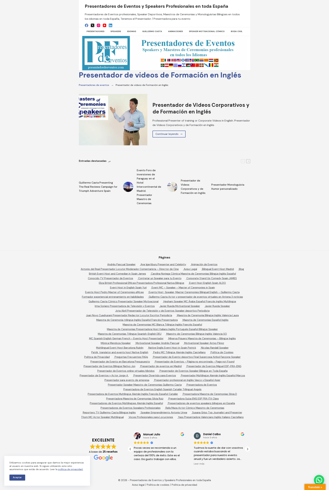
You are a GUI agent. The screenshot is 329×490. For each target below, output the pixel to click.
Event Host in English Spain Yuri (128, 287)
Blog (241, 269)
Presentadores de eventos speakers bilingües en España (201, 403)
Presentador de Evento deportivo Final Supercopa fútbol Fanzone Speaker (197, 357)
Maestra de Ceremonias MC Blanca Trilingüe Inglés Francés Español (162, 324)
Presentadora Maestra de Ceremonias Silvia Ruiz (134, 398)
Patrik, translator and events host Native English (119, 352)
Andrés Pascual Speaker (121, 264)
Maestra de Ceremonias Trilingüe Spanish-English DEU (129, 334)
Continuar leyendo (170, 134)
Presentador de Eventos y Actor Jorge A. (104, 375)
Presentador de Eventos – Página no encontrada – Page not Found (194, 361)
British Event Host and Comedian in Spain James (117, 273)
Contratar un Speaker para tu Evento (159, 278)
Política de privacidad (184, 485)
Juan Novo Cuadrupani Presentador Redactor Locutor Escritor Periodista (129, 315)
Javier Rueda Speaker (217, 306)
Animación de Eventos (204, 264)
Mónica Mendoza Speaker (116, 343)
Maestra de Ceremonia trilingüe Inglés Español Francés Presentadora (137, 320)
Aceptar (17, 477)
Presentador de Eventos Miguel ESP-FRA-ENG (214, 366)
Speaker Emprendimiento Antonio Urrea (164, 412)
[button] (247, 449)
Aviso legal (138, 485)
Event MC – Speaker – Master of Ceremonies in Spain (183, 287)
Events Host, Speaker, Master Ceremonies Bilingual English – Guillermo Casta (194, 292)
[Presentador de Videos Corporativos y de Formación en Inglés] (113, 119)
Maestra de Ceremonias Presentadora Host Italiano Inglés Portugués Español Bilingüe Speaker (162, 329)
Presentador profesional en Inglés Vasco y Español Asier (187, 380)
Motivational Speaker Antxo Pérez (204, 343)
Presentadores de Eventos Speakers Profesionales (131, 408)
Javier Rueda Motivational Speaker (180, 306)
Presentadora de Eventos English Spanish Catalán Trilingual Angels (162, 389)
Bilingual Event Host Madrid (218, 269)
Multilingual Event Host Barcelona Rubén (119, 347)
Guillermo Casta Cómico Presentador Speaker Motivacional (124, 301)
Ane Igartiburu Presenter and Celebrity (163, 264)
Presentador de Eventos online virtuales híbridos (126, 371)
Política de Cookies (222, 352)
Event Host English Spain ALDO (207, 283)
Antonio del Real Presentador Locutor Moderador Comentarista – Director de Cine (130, 269)
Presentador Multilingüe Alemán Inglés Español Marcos (213, 375)
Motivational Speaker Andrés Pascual (157, 343)
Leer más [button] (199, 463)
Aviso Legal (190, 269)
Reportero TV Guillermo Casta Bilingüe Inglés (109, 412)
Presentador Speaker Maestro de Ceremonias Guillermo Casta (145, 384)
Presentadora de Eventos (202, 384)
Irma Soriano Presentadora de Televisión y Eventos (125, 306)
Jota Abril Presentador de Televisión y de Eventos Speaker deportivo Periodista (162, 310)
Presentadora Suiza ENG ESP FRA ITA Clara (193, 398)
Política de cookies (158, 485)
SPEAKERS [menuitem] (116, 31)
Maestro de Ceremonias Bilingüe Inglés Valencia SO (196, 334)
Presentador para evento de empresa (127, 380)
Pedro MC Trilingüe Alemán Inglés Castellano (179, 352)
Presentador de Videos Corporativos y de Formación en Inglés (201, 108)
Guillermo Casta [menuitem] (152, 31)
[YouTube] (104, 25)
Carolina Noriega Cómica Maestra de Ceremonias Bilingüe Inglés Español (193, 273)
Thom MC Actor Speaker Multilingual (102, 417)
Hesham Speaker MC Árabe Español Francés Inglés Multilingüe (199, 301)
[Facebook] (86, 25)
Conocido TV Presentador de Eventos (110, 278)
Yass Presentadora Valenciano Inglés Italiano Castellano (211, 417)
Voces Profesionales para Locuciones (151, 417)
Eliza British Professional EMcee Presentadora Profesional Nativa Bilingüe (141, 283)
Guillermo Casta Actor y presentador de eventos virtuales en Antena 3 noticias (196, 297)
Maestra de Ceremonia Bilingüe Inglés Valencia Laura (208, 315)
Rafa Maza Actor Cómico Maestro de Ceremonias (195, 408)
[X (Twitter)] (92, 25)
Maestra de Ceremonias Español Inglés (205, 320)
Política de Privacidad (97, 357)
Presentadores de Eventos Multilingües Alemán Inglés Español (126, 403)
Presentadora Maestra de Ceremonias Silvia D (210, 394)
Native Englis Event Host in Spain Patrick (172, 347)
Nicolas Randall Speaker (215, 347)
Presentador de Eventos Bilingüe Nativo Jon (109, 366)
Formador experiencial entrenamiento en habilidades (113, 297)
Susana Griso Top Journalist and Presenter (217, 412)
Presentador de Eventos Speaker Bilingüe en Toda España (194, 371)
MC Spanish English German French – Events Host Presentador (126, 338)
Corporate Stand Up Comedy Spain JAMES (211, 278)
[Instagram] (98, 25)
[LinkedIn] (110, 25)
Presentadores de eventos (94, 85)
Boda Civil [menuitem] (236, 31)
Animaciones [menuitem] (175, 31)
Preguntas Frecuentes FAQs (131, 357)
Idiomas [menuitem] (131, 31)
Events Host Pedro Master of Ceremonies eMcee (114, 292)
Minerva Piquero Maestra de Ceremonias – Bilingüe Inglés (202, 338)
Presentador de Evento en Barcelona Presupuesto (120, 361)
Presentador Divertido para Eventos (154, 375)
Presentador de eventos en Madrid (161, 366)
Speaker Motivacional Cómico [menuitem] (207, 31)
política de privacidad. (70, 469)
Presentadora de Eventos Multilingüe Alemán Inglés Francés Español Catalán (133, 394)
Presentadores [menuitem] (95, 31)
